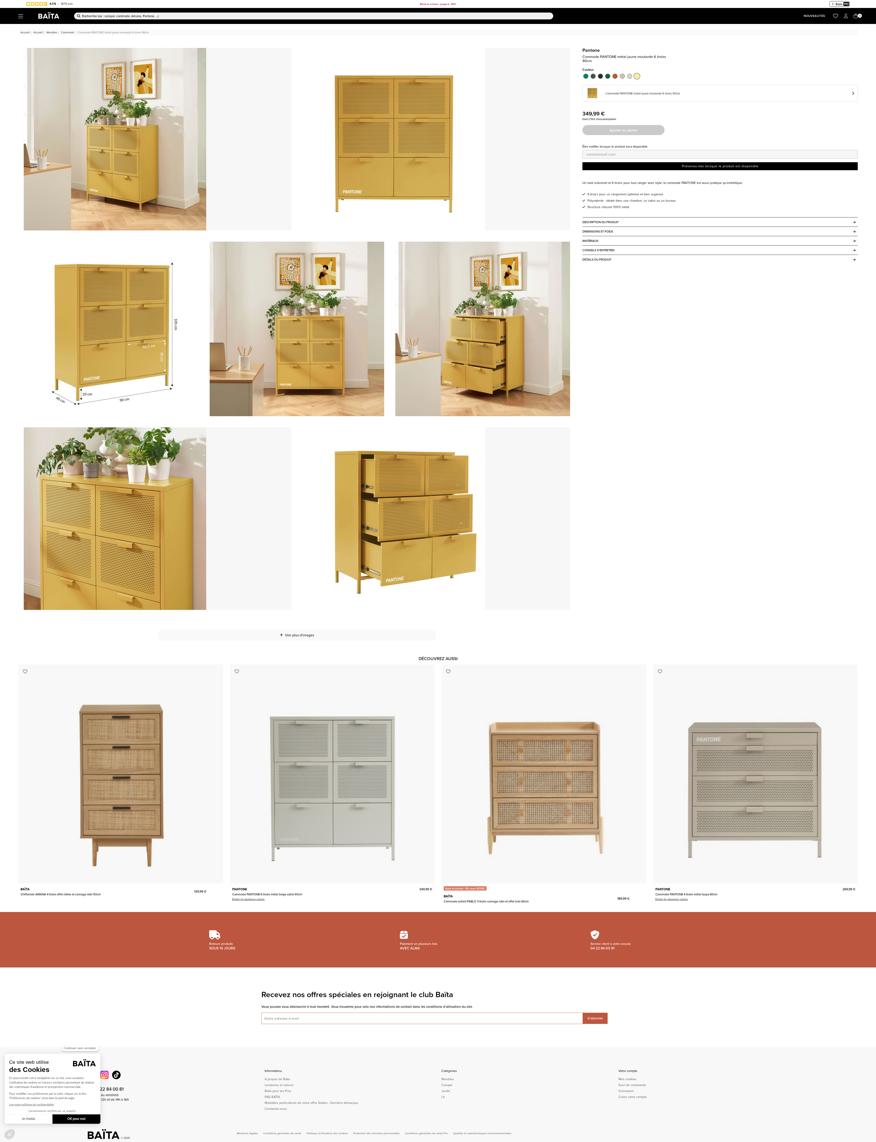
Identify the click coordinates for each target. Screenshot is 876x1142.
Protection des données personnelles (376, 1133)
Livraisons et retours (279, 1085)
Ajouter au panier (623, 130)
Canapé (446, 1085)
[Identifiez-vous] (846, 16)
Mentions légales (248, 1133)
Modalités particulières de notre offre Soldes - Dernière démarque (311, 1102)
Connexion (626, 1091)
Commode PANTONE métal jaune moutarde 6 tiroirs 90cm (642, 93)
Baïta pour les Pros (278, 1091)
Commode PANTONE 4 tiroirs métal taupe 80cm (686, 894)
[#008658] (585, 76)
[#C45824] (615, 76)
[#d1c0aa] (622, 76)
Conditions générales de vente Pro (426, 1133)
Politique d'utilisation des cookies (328, 1133)
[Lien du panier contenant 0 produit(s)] (856, 16)
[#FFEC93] (636, 76)
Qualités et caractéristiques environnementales (482, 1133)
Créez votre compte (632, 1097)
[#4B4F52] (593, 76)
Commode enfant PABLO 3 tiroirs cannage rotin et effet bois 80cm (486, 901)
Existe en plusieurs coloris (248, 899)
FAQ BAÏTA (272, 1097)
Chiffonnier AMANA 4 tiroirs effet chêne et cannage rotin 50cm (61, 894)
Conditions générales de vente (282, 1133)
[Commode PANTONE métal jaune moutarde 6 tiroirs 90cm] (115, 139)
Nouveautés (814, 16)
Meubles (447, 1079)
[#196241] (607, 76)
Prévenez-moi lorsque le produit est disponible (720, 166)
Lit (443, 1097)
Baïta (839, 4)
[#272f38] (600, 76)
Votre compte (627, 1071)
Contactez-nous (276, 1108)
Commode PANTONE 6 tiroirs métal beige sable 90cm (267, 894)
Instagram (104, 1074)
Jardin (445, 1091)
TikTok (116, 1074)
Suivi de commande (632, 1085)
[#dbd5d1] (629, 76)
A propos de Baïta (277, 1079)
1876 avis (67, 4)
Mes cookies (627, 1079)
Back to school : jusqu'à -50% (438, 4)
